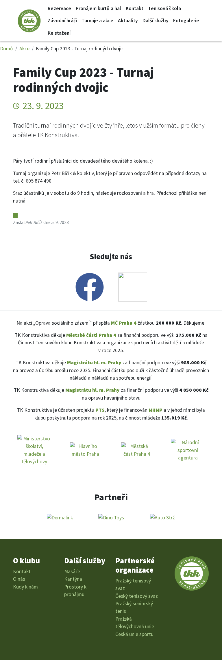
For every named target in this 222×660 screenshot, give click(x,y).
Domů (6, 48)
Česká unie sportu (134, 634)
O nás (19, 579)
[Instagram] (132, 285)
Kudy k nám (25, 587)
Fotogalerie (186, 20)
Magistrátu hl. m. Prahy (94, 362)
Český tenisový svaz (136, 596)
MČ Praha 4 (123, 323)
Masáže (72, 571)
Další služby (156, 20)
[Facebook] (89, 285)
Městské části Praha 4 (91, 335)
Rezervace (59, 8)
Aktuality (128, 20)
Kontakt (134, 8)
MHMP (155, 410)
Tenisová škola (164, 8)
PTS (100, 410)
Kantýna (73, 579)
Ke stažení (59, 33)
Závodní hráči (62, 20)
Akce (24, 48)
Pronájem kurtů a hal (98, 8)
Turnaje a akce (97, 20)
